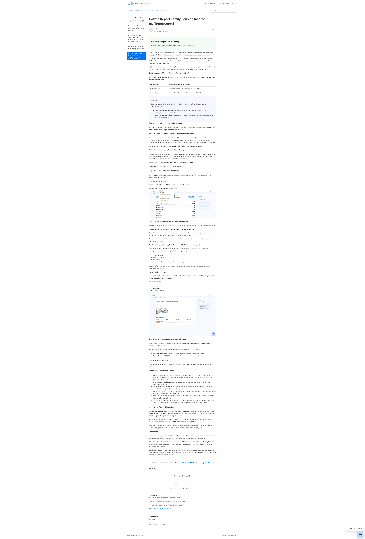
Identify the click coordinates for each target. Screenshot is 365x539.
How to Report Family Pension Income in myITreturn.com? (135, 56)
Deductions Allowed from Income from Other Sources (136, 28)
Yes (178, 479)
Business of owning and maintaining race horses (136, 48)
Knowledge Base (149, 10)
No (187, 479)
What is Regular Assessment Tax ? (160, 508)
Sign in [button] (234, 3)
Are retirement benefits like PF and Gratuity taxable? (166, 505)
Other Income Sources (162, 10)
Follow (212, 29)
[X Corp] (152, 468)
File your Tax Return (210, 3)
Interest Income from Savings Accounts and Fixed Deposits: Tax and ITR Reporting (136, 38)
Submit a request (224, 3)
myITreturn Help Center (134, 10)
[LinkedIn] (155, 468)
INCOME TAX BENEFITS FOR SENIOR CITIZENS (165, 498)
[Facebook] (150, 468)
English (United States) (228, 535)
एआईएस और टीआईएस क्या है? (136, 21)
